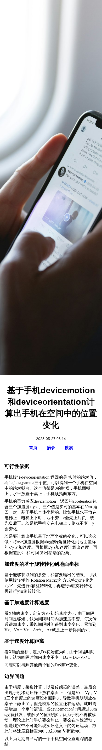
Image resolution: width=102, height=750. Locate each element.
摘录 (51, 447)
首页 (33, 447)
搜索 (69, 447)
